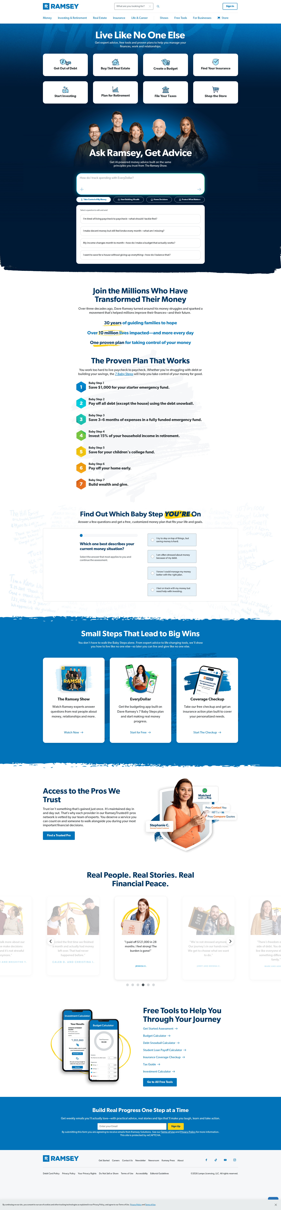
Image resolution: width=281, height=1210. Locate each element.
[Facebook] (206, 1160)
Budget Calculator (155, 1036)
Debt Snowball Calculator (159, 1043)
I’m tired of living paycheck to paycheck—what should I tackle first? (120, 219)
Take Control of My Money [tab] (95, 200)
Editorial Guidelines (159, 1173)
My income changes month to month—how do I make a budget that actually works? (129, 243)
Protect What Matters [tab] (191, 200)
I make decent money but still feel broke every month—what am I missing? (123, 231)
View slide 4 (143, 985)
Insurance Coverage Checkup (162, 1057)
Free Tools (180, 18)
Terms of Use (168, 1132)
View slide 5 (148, 985)
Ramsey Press (168, 1160)
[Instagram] (234, 1160)
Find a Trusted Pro (59, 835)
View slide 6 (153, 985)
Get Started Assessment (158, 1028)
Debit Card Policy (51, 1173)
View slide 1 (127, 985)
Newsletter (140, 1160)
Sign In (230, 6)
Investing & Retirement (72, 18)
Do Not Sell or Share (108, 1173)
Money (47, 18)
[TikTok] (215, 1160)
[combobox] (137, 6)
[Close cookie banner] (275, 1204)
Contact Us (127, 1160)
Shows (164, 18)
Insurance (119, 18)
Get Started (104, 1160)
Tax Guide (150, 1064)
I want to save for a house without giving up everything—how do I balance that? (127, 255)
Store (224, 18)
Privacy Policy (188, 1132)
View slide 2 (132, 985)
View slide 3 (138, 985)
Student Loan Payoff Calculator (163, 1050)
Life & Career (139, 18)
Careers (116, 1160)
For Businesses (202, 18)
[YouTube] (225, 1160)
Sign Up (175, 1126)
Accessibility (142, 1173)
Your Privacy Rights (87, 1173)
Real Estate (100, 18)
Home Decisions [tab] (161, 200)
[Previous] (50, 941)
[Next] (230, 941)
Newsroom (153, 1160)
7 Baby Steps (124, 374)
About (180, 1160)
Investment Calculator (157, 1071)
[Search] (158, 6)
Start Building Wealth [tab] (130, 200)
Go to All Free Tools (160, 1082)
